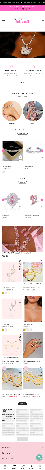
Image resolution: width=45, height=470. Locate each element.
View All (22, 133)
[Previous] (3, 150)
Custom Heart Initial (8, 324)
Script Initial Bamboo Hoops (11, 394)
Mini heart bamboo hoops (31, 361)
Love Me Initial (28, 324)
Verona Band (27, 166)
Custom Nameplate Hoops (10, 361)
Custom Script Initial (8, 288)
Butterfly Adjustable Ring (23, 216)
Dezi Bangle (6, 166)
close (43, 2)
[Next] (41, 150)
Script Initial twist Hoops (31, 394)
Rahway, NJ (20, 9)
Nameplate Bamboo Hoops (32, 288)
